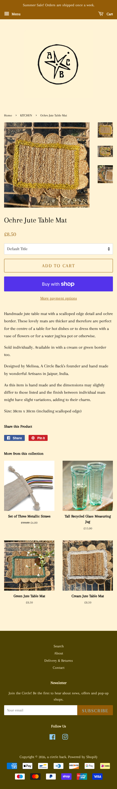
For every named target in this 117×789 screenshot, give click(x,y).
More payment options (58, 298)
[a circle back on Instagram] (65, 738)
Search (59, 646)
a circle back (56, 757)
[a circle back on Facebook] (52, 738)
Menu (15, 14)
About (58, 653)
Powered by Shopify (83, 757)
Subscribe (95, 710)
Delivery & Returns (58, 660)
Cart (109, 14)
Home (8, 115)
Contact (58, 668)
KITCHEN (26, 115)
